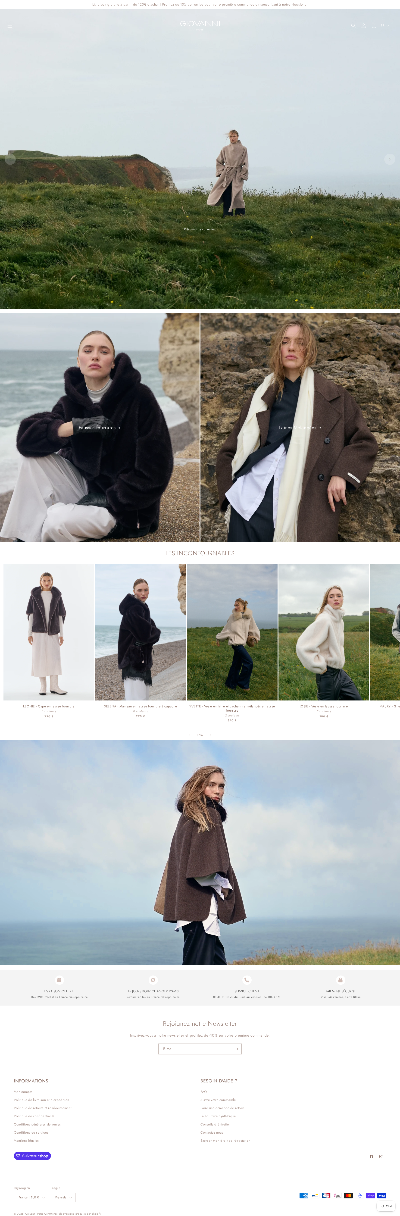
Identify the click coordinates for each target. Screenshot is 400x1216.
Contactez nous (211, 1132)
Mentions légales (26, 1140)
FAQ (203, 1091)
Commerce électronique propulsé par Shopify (72, 1214)
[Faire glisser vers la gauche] (190, 735)
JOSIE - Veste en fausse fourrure (324, 706)
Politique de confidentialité (34, 1116)
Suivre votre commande (218, 1099)
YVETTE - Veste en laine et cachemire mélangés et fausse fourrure (232, 708)
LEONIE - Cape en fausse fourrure (49, 706)
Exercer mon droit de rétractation (225, 1140)
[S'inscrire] (236, 1049)
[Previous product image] (9, 632)
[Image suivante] (389, 159)
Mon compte (23, 1091)
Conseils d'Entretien (215, 1124)
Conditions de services (31, 1132)
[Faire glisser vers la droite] (210, 735)
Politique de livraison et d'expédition (41, 1099)
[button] (10, 26)
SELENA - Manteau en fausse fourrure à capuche (140, 706)
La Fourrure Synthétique (218, 1116)
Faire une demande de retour (222, 1108)
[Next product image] (88, 632)
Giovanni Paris (34, 1214)
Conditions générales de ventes (37, 1124)
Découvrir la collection (200, 229)
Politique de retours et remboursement (42, 1108)
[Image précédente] (10, 159)
